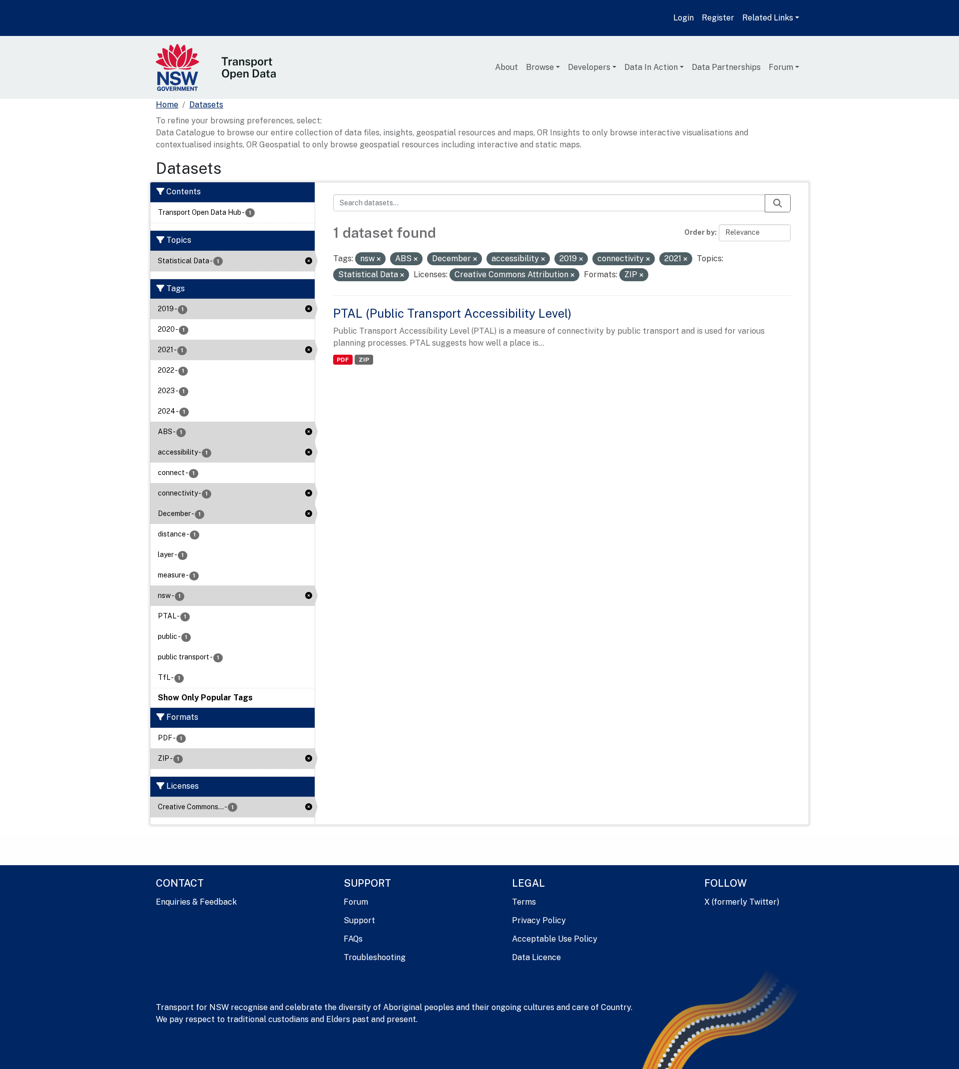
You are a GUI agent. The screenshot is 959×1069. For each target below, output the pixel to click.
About (506, 67)
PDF (343, 359)
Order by (699, 232)
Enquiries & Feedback (196, 902)
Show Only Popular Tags (205, 697)
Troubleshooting (375, 957)
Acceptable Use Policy (554, 939)
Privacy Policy (539, 920)
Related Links (767, 17)
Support (359, 920)
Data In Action (651, 67)
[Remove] (379, 259)
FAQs (353, 939)
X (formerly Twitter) (741, 902)
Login (683, 17)
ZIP (364, 359)
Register (718, 17)
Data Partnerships (726, 67)
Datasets (206, 104)
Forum (781, 67)
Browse (540, 67)
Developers (589, 67)
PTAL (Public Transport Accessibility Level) (452, 313)
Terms (524, 902)
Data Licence (536, 957)
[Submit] (778, 203)
